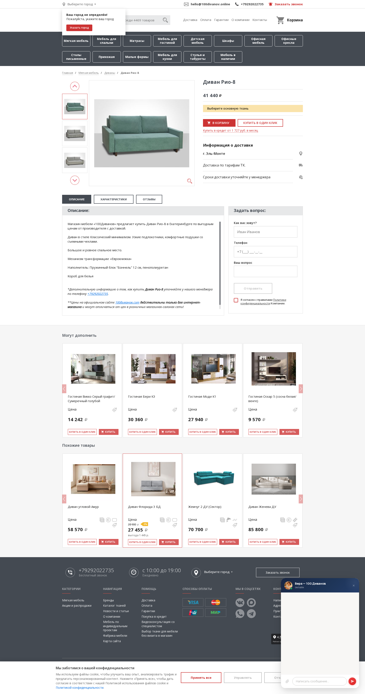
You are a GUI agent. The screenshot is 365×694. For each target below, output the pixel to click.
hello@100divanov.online (210, 4)
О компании (240, 20)
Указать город (79, 27)
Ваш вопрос (243, 263)
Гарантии (221, 20)
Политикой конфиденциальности (80, 688)
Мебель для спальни (106, 41)
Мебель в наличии (228, 57)
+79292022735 (252, 4)
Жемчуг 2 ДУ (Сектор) (204, 506)
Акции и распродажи (76, 605)
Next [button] (74, 180)
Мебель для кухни (167, 57)
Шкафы (228, 41)
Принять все (201, 677)
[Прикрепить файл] (287, 681)
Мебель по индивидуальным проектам (115, 626)
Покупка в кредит (154, 616)
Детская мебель (197, 41)
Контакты (259, 20)
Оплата (205, 20)
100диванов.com (127, 302)
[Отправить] (352, 681)
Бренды (108, 600)
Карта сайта (112, 641)
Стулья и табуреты (198, 57)
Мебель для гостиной (167, 41)
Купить (110, 432)
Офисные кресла (288, 41)
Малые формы (136, 57)
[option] (74, 106)
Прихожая (107, 57)
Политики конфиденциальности (263, 301)
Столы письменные (76, 57)
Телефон (240, 243)
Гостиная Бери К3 (141, 396)
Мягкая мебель (76, 41)
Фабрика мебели (115, 636)
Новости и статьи (116, 611)
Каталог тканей (114, 605)
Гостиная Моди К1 (202, 396)
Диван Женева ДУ (262, 506)
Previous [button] (74, 86)
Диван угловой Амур (83, 506)
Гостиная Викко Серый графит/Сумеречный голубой (91, 398)
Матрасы (137, 41)
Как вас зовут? (245, 223)
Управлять (243, 677)
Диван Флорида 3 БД (144, 506)
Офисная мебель (258, 41)
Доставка (190, 20)
